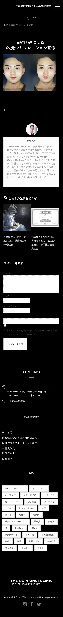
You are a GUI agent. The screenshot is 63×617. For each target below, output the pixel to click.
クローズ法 (49, 495)
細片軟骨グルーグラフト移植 (21, 443)
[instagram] (27, 184)
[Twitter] (35, 184)
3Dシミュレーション (15, 488)
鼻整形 (8, 459)
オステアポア (39, 488)
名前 (6, 296)
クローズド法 (29, 495)
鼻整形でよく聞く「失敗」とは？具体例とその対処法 (15, 240)
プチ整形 (32, 502)
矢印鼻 (51, 521)
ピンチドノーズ (12, 502)
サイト (7, 316)
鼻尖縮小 (10, 453)
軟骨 (19, 541)
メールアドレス (12, 306)
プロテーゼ (49, 502)
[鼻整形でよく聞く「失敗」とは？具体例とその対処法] (17, 217)
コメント (8, 273)
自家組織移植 (48, 535)
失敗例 (22, 515)
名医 (44, 508)
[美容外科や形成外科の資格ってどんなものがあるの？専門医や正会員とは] (45, 217)
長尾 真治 (10, 25)
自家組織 (29, 535)
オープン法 (10, 495)
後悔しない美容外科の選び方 (21, 438)
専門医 (36, 515)
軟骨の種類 (34, 541)
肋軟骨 (34, 528)
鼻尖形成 (10, 448)
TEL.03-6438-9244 (16, 401)
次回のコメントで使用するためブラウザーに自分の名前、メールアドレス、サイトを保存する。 (31, 332)
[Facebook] (31, 184)
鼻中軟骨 (51, 541)
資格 (7, 541)
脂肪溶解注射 (11, 535)
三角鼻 (8, 508)
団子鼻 (8, 432)
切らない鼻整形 (26, 508)
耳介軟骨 (19, 528)
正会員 (37, 521)
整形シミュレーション (15, 521)
